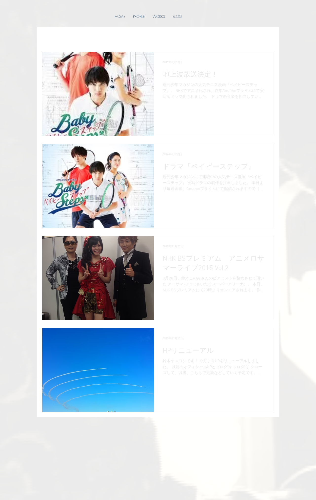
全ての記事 (51, 37)
